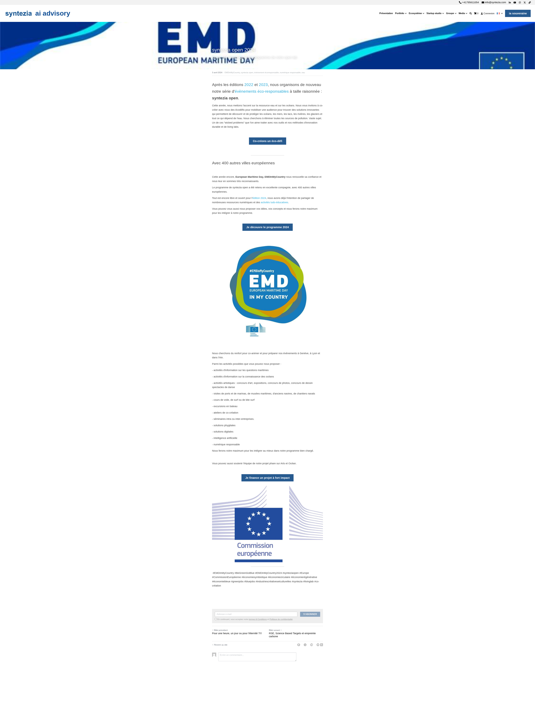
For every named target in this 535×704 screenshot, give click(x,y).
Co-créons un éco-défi (267, 141)
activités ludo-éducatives (274, 202)
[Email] (318, 644)
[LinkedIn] (311, 644)
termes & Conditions (258, 619)
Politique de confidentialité (281, 619)
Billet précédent (221, 630)
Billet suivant (274, 630)
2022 (248, 85)
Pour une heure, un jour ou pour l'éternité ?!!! (237, 633)
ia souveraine (518, 13)
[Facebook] (298, 644)
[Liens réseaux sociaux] (510, 2)
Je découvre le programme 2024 (267, 227)
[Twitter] (305, 644)
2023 (263, 85)
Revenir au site (220, 645)
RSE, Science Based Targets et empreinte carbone (292, 635)
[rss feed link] (321, 644)
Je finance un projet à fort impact (267, 477)
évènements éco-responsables (262, 91)
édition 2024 (259, 198)
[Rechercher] (471, 13)
